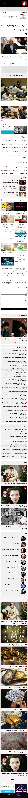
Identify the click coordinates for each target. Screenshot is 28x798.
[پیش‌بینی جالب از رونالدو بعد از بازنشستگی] (23, 562)
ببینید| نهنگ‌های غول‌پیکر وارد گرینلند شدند (17, 391)
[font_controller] (6, 64)
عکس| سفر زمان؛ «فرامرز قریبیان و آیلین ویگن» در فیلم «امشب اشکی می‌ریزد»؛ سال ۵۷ (13, 383)
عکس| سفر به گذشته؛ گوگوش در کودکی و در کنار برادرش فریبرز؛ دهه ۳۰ (14, 456)
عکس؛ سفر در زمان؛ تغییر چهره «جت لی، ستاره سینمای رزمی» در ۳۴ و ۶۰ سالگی (13, 152)
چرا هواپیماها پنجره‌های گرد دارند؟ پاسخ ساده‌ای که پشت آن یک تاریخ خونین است (14, 388)
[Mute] (17, 132)
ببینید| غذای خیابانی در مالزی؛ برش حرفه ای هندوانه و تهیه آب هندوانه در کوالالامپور (14, 379)
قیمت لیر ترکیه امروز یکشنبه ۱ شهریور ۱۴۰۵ (18, 368)
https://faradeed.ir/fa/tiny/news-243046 (9, 170)
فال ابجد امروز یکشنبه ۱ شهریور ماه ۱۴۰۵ (18, 433)
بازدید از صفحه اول (21, 173)
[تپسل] (1, 124)
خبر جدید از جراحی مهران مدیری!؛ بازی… (10, 555)
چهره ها (24, 533)
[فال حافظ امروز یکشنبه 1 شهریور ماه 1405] (14, 677)
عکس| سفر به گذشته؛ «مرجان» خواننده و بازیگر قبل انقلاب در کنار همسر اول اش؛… (10, 188)
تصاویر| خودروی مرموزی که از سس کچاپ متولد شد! (16, 410)
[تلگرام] (6, 167)
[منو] (2, 3)
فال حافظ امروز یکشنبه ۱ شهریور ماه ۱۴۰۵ (18, 439)
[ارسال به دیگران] (13, 64)
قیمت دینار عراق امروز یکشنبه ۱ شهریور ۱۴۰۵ (17, 365)
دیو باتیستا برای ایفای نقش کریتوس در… (10, 590)
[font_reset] (4, 64)
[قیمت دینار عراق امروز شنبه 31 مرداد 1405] (14, 741)
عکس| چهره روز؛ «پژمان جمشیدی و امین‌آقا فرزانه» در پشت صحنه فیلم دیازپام (14, 407)
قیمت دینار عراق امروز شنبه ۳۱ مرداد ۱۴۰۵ (18, 447)
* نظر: (26, 300)
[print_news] (11, 64)
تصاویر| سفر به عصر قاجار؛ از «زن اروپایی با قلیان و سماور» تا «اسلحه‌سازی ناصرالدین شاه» (14, 430)
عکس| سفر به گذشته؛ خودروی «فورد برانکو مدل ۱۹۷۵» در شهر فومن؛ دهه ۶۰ (14, 398)
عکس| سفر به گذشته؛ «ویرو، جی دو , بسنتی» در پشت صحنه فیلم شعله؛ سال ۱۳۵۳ (14, 353)
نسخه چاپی (3, 173)
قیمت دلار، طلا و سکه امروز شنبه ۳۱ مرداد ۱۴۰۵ (17, 444)
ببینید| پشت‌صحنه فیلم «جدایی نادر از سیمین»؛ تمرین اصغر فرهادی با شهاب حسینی (14, 371)
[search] (5, 4)
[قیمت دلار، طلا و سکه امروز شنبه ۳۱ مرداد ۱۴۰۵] (14, 720)
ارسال (14, 309)
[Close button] (27, 783)
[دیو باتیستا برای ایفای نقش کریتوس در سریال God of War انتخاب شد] (23, 591)
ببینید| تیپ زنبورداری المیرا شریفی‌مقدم (11, 537)
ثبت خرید (7, 132)
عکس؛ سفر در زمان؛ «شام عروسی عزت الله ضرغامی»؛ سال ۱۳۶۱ (14, 145)
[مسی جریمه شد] (23, 544)
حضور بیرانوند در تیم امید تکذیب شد (11, 585)
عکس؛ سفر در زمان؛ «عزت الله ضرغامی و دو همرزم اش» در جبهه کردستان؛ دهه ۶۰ (14, 141)
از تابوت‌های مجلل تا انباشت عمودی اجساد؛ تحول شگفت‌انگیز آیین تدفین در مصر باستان (14, 402)
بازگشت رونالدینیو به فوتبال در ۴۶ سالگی (11, 567)
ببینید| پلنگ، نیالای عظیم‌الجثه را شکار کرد (18, 350)
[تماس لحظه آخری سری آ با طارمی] (23, 574)
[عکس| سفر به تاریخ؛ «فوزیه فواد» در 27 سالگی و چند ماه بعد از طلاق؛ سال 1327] (14, 495)
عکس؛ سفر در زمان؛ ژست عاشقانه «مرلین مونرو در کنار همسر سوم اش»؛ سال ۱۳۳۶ (14, 148)
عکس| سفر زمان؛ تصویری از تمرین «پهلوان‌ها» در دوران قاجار (14, 421)
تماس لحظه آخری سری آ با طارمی (12, 573)
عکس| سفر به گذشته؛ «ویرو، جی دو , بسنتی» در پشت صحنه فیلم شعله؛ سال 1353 (10, 182)
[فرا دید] (24, 3)
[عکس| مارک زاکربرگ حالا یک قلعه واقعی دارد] (23, 580)
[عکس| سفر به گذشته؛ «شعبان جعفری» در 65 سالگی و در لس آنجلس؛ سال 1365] (14, 516)
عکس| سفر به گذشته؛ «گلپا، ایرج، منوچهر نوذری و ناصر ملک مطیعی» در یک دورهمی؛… (10, 194)
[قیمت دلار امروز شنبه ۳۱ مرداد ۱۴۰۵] (14, 698)
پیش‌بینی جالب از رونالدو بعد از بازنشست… (10, 561)
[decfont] (2, 64)
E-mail (25, 296)
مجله (25, 462)
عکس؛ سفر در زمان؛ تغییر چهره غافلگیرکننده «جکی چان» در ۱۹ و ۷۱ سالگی (14, 156)
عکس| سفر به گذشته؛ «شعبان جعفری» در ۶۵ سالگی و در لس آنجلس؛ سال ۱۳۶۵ (14, 394)
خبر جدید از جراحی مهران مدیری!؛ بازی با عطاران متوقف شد (14, 453)
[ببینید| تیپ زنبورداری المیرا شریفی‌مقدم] (23, 538)
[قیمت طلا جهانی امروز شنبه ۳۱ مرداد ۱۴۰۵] (14, 656)
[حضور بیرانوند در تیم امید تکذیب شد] (23, 586)
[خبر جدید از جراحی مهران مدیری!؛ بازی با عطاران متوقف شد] (23, 556)
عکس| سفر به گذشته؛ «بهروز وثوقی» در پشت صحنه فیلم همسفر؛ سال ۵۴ (15, 413)
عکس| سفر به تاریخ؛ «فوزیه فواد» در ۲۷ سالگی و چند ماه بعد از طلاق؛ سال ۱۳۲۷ (14, 450)
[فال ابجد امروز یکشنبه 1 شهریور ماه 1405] (14, 634)
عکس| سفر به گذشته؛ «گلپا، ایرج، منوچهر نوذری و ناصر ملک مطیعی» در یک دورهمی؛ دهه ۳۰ (14, 375)
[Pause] (15, 132)
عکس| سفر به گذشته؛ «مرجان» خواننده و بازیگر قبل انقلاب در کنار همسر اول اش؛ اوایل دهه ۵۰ (14, 362)
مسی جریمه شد (15, 543)
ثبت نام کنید (7, 791)
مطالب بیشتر (14, 779)
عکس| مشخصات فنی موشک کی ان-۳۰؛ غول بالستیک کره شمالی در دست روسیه (14, 358)
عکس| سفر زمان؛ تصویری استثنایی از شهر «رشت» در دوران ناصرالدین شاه (14, 417)
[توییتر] (3, 167)
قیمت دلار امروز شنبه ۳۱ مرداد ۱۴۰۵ (19, 441)
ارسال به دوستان (12, 173)
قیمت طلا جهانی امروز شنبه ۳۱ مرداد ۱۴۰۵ (18, 436)
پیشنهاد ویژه (23, 315)
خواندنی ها (23, 178)
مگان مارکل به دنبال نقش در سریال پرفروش (10, 549)
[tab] (15, 342)
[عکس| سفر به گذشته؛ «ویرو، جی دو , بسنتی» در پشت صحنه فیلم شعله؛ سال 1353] (22, 182)
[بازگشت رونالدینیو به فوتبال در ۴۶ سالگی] (23, 568)
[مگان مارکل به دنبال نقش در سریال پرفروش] (23, 550)
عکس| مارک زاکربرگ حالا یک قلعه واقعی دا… (10, 579)
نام (26, 291)
